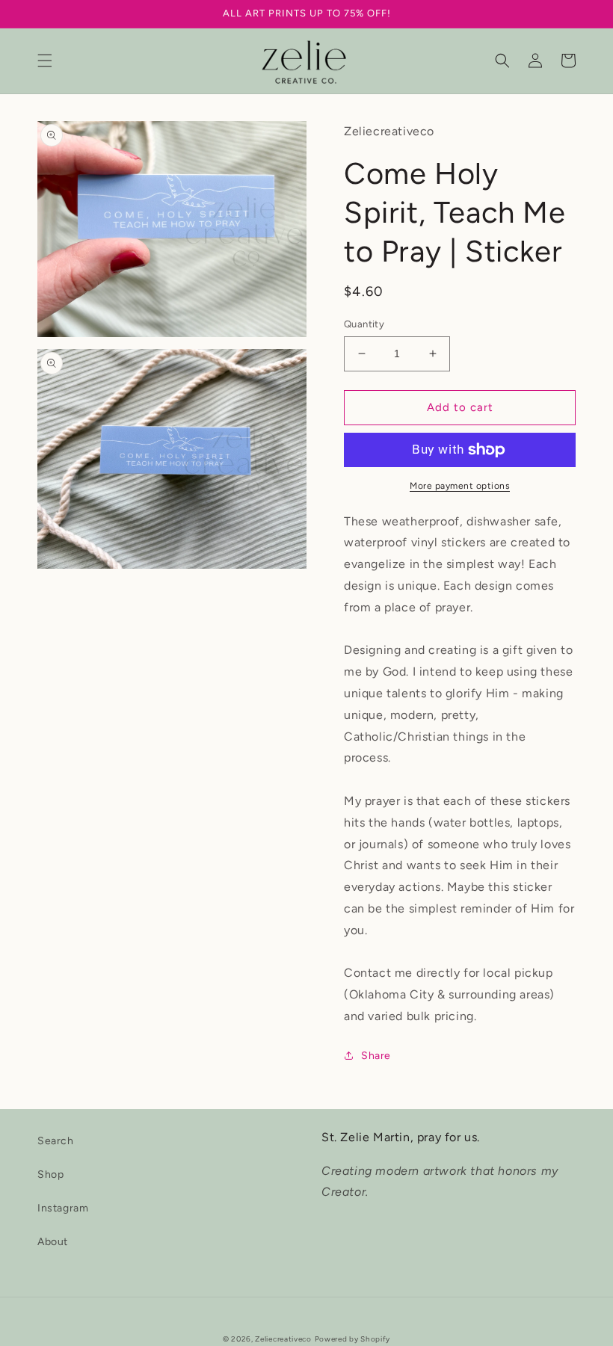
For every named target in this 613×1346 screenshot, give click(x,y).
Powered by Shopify (353, 1339)
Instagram (62, 1208)
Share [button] (376, 1055)
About (52, 1241)
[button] (44, 60)
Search (55, 1140)
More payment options (460, 486)
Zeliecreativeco (283, 1339)
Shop (50, 1174)
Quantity (364, 324)
